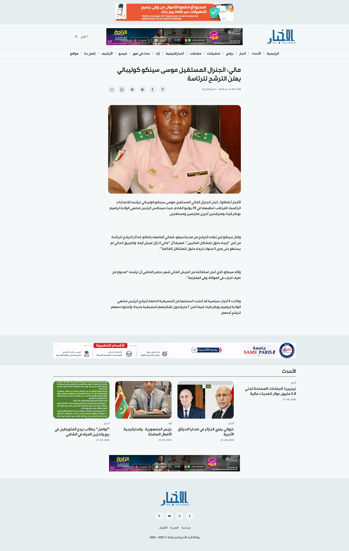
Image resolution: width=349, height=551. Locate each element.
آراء (158, 53)
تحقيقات (213, 53)
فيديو (123, 53)
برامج (230, 53)
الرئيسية (273, 53)
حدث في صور (141, 53)
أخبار (242, 53)
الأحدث (256, 53)
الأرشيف (107, 53)
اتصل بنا (174, 527)
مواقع (74, 53)
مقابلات (195, 53)
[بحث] (76, 36)
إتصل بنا (89, 53)
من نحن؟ (185, 527)
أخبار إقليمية (175, 53)
